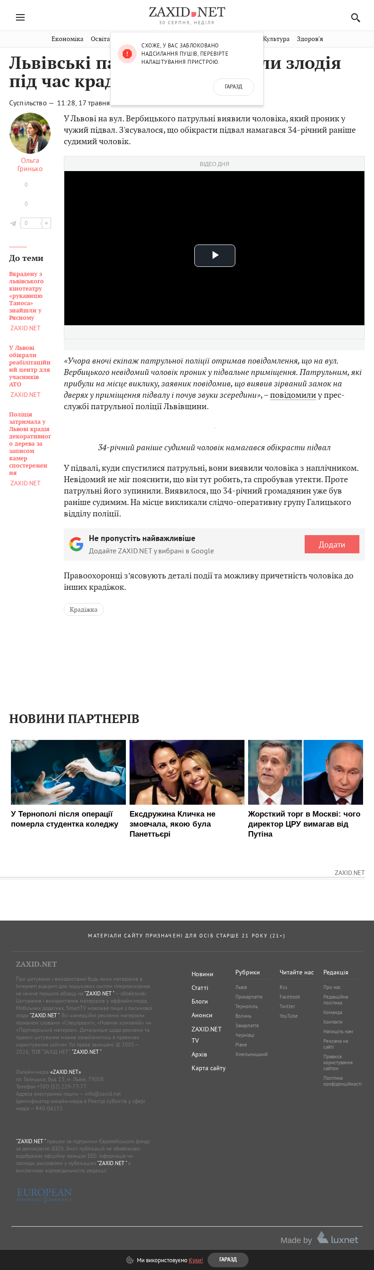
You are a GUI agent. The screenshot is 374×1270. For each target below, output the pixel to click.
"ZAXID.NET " (99, 993)
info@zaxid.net (103, 1093)
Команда (332, 1012)
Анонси (202, 1015)
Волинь (243, 1016)
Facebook (290, 997)
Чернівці (245, 1035)
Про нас (332, 987)
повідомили (293, 395)
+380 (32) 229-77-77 (62, 1086)
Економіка (67, 39)
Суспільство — (32, 102)
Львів (241, 987)
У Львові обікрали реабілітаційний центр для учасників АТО (30, 366)
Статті (200, 988)
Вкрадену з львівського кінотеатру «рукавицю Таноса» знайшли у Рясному (26, 296)
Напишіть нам (338, 1031)
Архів (199, 1054)
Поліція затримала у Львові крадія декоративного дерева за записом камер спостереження (30, 444)
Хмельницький (251, 1054)
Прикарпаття (248, 997)
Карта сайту (209, 1068)
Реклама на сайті (335, 1044)
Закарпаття (247, 1025)
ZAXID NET (187, 12)
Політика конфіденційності (342, 1081)
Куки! (196, 1260)
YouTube (289, 1016)
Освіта (100, 39)
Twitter (287, 1006)
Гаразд (233, 87)
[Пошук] (353, 17)
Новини (202, 974)
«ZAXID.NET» (65, 1071)
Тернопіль (246, 1006)
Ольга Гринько (30, 164)
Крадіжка (84, 609)
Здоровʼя (310, 39)
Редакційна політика (335, 1000)
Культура (276, 39)
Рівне (241, 1044)
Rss (283, 987)
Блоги (200, 1001)
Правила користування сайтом (338, 1062)
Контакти (333, 1022)
